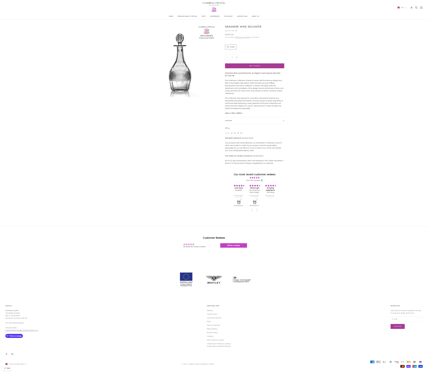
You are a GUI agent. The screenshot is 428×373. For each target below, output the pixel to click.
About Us (255, 16)
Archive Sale (242, 16)
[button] (252, 210)
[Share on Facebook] (232, 133)
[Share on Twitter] (235, 133)
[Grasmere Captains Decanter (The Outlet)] (270, 201)
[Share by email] (241, 133)
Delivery (210, 310)
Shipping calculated (242, 37)
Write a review (233, 245)
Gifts (204, 16)
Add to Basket (254, 66)
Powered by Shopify (207, 364)
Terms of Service (213, 325)
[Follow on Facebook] (6, 354)
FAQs (209, 321)
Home (171, 16)
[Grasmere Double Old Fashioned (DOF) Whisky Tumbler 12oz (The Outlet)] (239, 201)
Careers (210, 336)
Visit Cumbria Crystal (215, 340)
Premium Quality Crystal (187, 16)
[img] (254, 177)
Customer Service (214, 318)
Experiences (215, 16)
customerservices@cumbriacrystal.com (21, 330)
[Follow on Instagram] (12, 354)
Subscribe (397, 326)
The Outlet (228, 16)
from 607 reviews (253, 180)
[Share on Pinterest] (238, 133)
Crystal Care (212, 314)
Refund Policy (212, 329)
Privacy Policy (212, 332)
